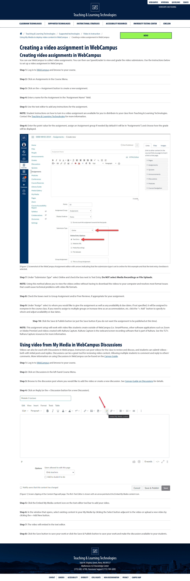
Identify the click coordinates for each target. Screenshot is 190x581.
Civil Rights (96, 577)
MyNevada (165, 2)
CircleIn (167, 23)
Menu (146, 35)
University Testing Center (145, 23)
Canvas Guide (111, 356)
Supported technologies (59, 23)
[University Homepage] (21, 34)
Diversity (84, 577)
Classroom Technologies (30, 23)
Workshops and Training (167, 7)
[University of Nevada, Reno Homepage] (95, 551)
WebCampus (153, 2)
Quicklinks (176, 2)
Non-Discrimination (111, 577)
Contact (52, 577)
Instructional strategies (88, 23)
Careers (61, 577)
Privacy (125, 577)
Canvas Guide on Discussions (139, 381)
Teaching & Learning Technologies (48, 116)
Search (185, 2)
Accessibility (73, 577)
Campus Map (136, 577)
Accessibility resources (116, 23)
